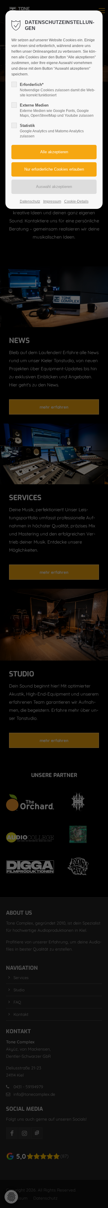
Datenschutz (30, 201)
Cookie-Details (76, 201)
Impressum (52, 201)
